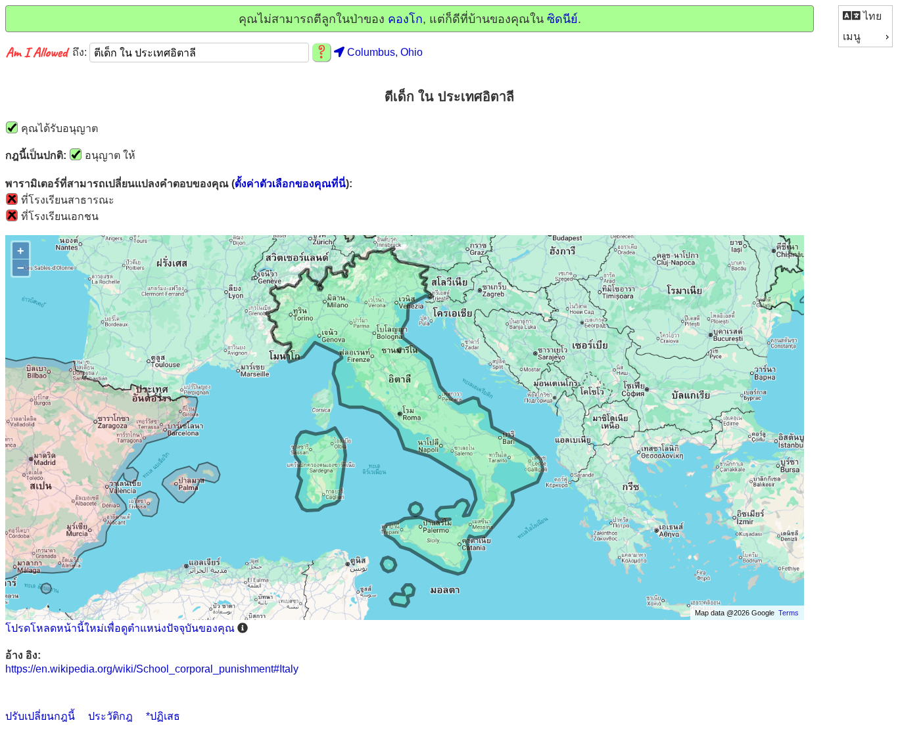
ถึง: (80, 52)
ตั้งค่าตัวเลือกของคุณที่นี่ (290, 183)
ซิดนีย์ (562, 19)
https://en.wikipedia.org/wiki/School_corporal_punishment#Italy (151, 669)
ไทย (871, 16)
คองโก (405, 19)
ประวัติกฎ (110, 716)
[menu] (865, 26)
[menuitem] (865, 16)
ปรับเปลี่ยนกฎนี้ (40, 716)
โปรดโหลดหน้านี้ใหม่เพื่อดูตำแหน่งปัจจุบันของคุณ (120, 628)
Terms (788, 613)
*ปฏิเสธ (163, 716)
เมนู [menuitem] (852, 36)
